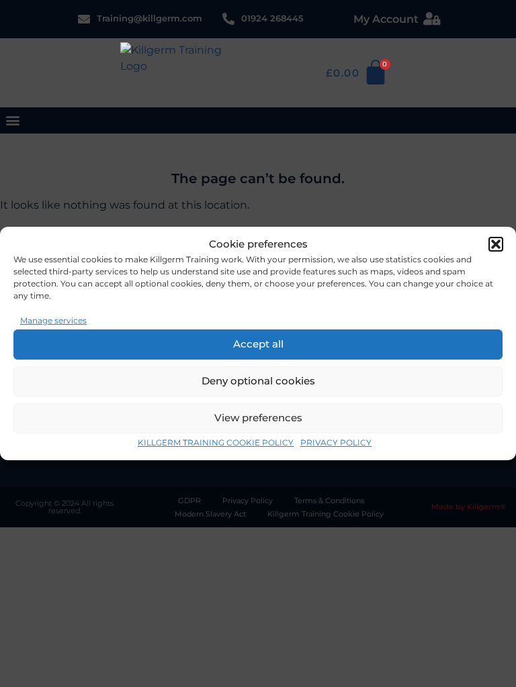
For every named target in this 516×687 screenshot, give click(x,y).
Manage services (53, 320)
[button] (496, 244)
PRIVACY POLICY (336, 442)
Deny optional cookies (258, 380)
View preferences (258, 417)
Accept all (258, 343)
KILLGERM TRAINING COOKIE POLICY (216, 442)
